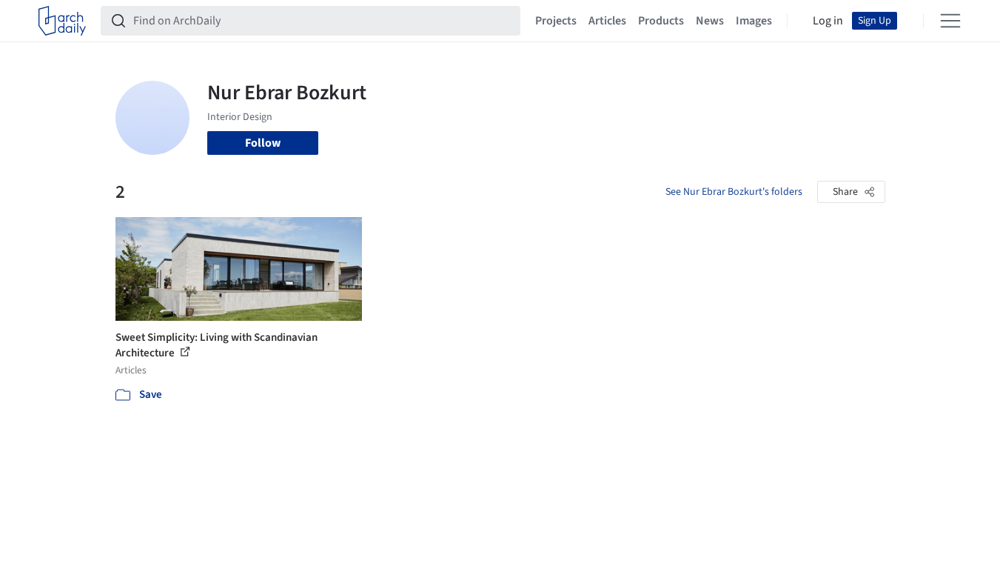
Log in (828, 21)
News (710, 21)
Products (661, 21)
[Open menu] (950, 21)
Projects (556, 21)
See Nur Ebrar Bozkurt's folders (733, 192)
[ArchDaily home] (62, 21)
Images (754, 21)
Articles (607, 21)
